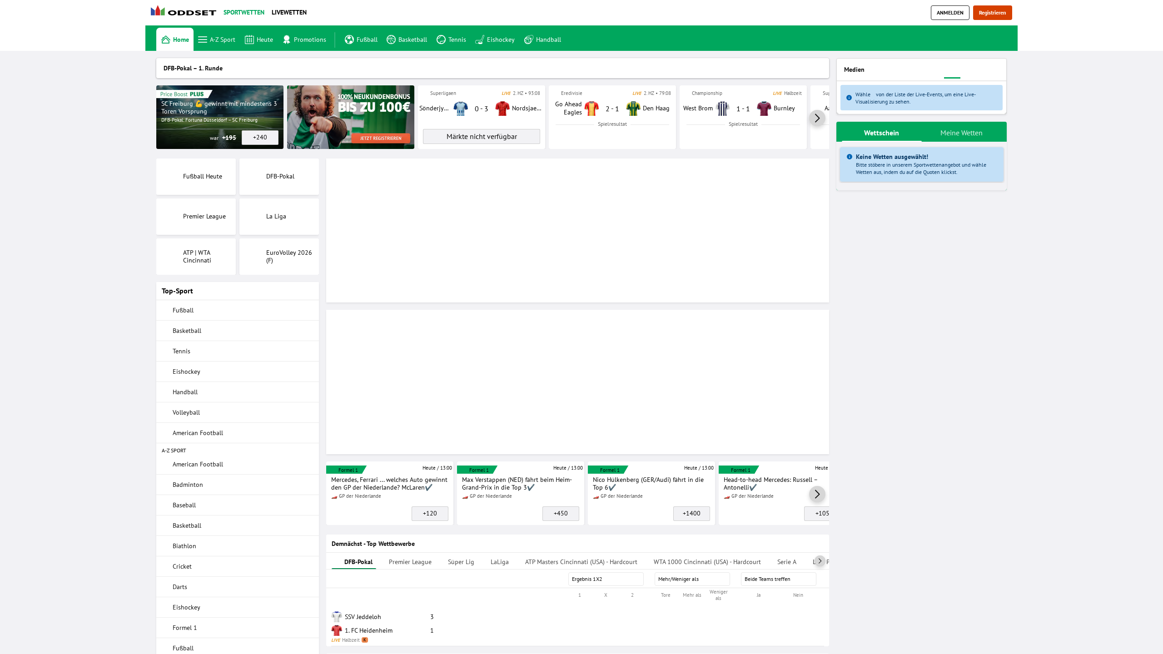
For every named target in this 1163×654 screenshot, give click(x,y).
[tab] (215, 91)
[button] (817, 248)
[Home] (185, 13)
